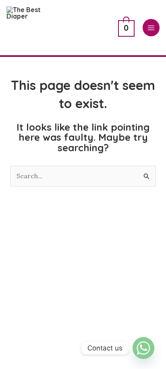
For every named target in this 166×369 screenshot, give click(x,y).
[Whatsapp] (143, 348)
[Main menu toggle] (151, 27)
